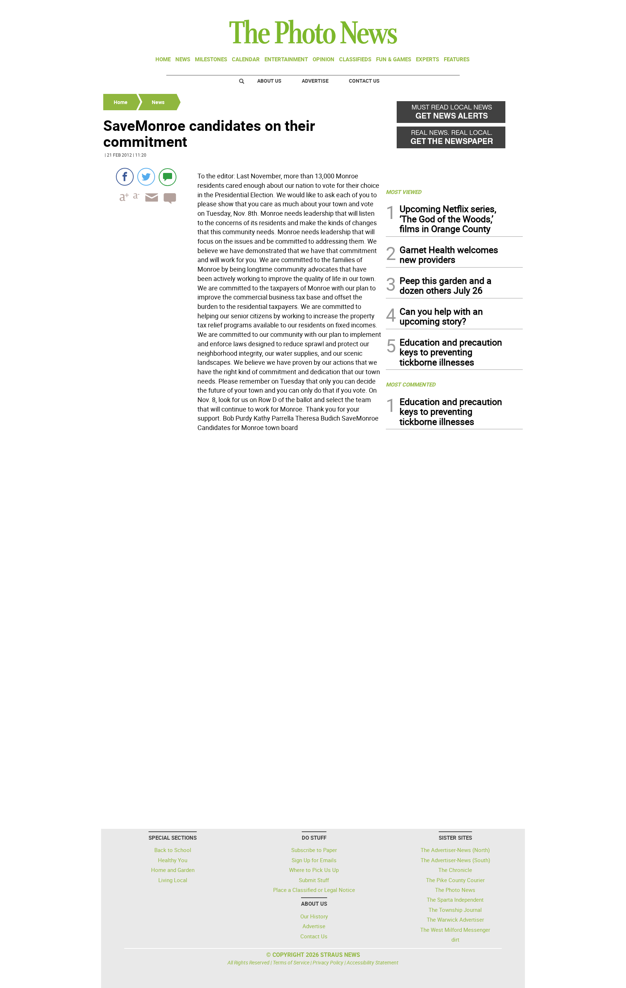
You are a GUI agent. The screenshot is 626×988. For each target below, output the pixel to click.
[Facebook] (125, 177)
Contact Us (364, 80)
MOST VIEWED (403, 191)
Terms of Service (291, 962)
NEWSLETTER (464, 8)
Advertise (315, 80)
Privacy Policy (328, 962)
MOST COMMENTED (410, 384)
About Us (269, 80)
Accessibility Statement (372, 962)
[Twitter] (146, 177)
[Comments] (167, 177)
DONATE (505, 8)
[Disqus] (242, 534)
